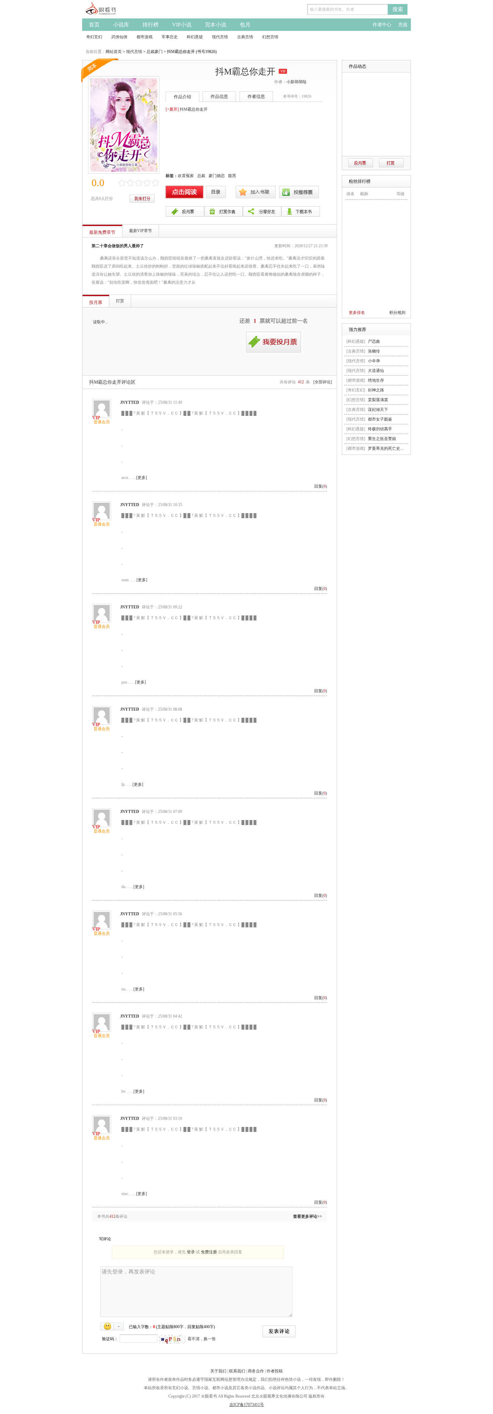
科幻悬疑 (195, 37)
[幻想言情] (355, 399)
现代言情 (220, 37)
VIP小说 (181, 25)
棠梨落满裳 (378, 399)
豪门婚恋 (217, 175)
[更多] (141, 477)
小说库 (121, 25)
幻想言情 (270, 37)
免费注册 (209, 1252)
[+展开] (172, 109)
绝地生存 (376, 380)
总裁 (201, 175)
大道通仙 (376, 370)
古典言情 (245, 37)
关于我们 (218, 1371)
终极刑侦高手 (380, 429)
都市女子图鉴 (380, 419)
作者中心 (382, 24)
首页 (94, 25)
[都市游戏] (355, 380)
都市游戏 (144, 37)
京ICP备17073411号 (246, 1404)
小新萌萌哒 (296, 81)
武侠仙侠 (119, 37)
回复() (320, 486)
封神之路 (376, 390)
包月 (245, 25)
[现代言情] (355, 361)
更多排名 (357, 312)
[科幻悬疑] (355, 341)
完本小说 (215, 25)
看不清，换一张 (201, 1339)
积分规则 (397, 312)
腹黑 (232, 175)
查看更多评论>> (307, 1216)
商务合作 (256, 1371)
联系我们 (237, 1371)
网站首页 (114, 51)
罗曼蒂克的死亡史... (385, 448)
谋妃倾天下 (378, 409)
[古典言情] (355, 351)
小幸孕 (374, 361)
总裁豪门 (155, 51)
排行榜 (151, 25)
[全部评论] (322, 382)
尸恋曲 (374, 341)
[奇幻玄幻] (355, 390)
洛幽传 (374, 351)
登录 (191, 1252)
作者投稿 (275, 1371)
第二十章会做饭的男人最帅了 (118, 245)
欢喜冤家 (186, 175)
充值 (402, 24)
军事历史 (170, 37)
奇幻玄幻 (94, 37)
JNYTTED (129, 402)
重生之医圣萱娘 (382, 438)
